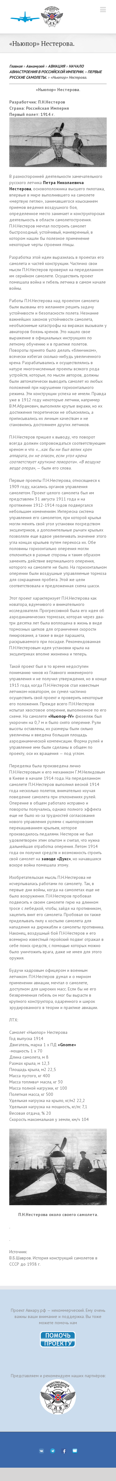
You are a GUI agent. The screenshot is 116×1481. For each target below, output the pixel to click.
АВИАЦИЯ (56, 66)
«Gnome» (67, 1044)
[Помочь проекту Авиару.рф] (58, 1333)
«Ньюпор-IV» (61, 716)
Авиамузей (35, 66)
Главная (15, 66)
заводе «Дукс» (56, 859)
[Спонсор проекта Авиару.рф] (58, 1397)
